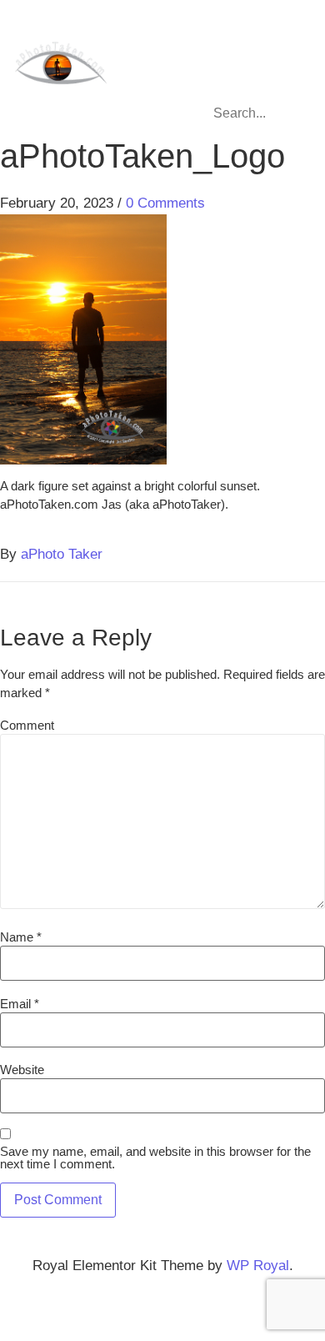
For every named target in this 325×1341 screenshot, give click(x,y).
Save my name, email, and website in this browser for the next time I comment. (155, 1157)
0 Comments (165, 203)
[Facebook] (192, 33)
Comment (27, 725)
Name (21, 937)
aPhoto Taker (61, 554)
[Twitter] (257, 33)
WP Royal (258, 1265)
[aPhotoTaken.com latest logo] (60, 64)
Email (19, 1003)
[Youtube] (290, 33)
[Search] (288, 113)
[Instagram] (225, 33)
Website (22, 1069)
